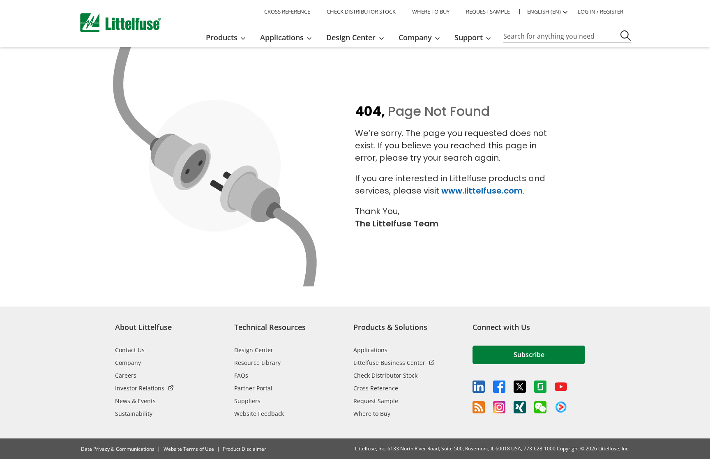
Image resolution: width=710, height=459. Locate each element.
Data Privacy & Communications (117, 448)
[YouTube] (561, 387)
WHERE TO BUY (431, 11)
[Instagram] (499, 407)
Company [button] (415, 37)
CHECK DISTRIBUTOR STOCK (361, 11)
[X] (520, 387)
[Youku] (561, 407)
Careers (125, 375)
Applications (370, 350)
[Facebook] (499, 387)
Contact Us (130, 350)
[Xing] (520, 407)
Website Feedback (259, 413)
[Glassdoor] (540, 387)
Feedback (700, 231)
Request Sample (375, 401)
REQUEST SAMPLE (488, 11)
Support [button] (468, 37)
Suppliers (247, 401)
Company (128, 363)
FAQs (241, 375)
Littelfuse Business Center (389, 363)
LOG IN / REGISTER (600, 11)
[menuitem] (228, 37)
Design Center (253, 350)
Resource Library (257, 363)
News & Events (135, 401)
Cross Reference (375, 388)
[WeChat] (540, 407)
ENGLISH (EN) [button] (544, 11)
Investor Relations (139, 388)
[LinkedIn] (479, 387)
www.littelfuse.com (482, 190)
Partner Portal (253, 388)
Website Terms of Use (189, 448)
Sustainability (133, 413)
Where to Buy (371, 413)
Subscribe (529, 354)
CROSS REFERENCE (287, 11)
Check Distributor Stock (385, 375)
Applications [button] (282, 37)
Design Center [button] (351, 37)
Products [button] (221, 37)
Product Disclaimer (244, 448)
